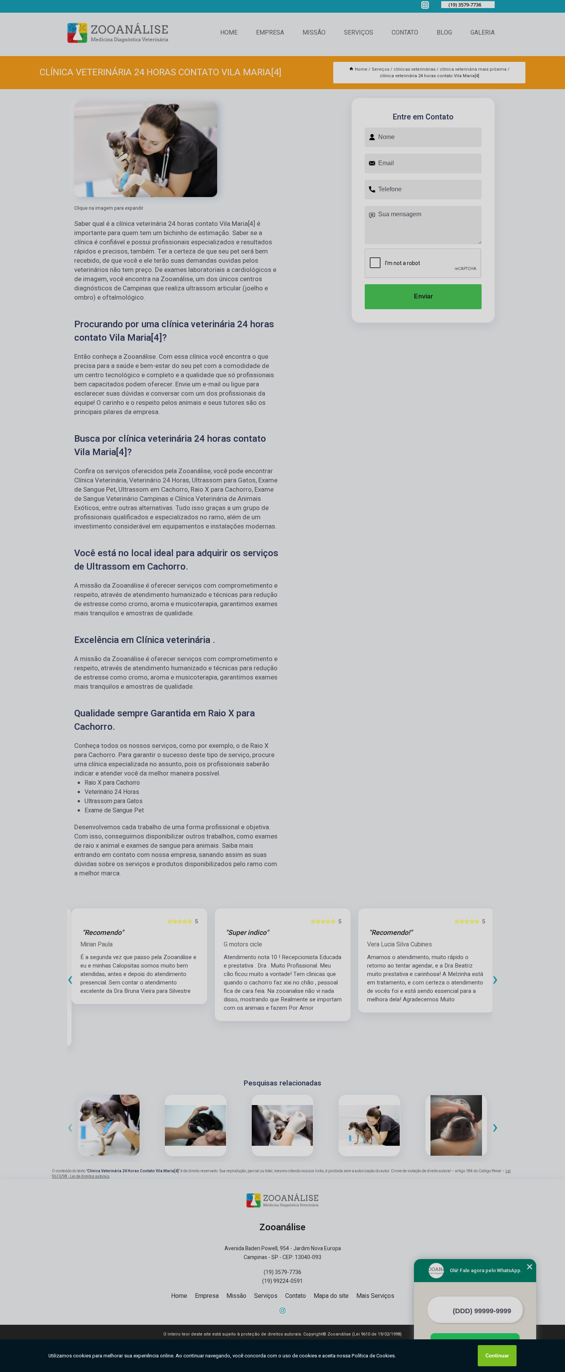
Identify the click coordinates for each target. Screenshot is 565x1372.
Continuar (497, 1356)
